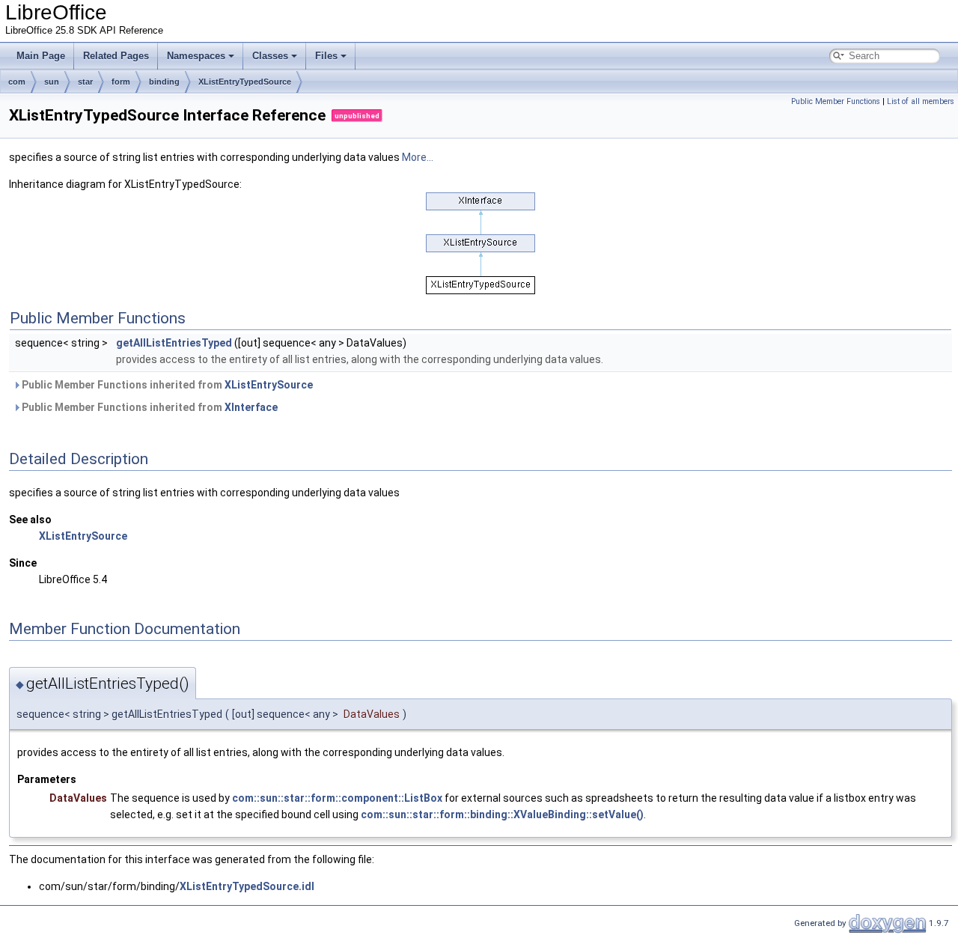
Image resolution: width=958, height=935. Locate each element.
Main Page (40, 55)
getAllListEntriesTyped (174, 343)
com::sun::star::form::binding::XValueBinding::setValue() (502, 814)
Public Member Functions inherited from (166, 385)
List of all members (920, 101)
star (85, 81)
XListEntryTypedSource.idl (247, 886)
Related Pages (116, 55)
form (121, 81)
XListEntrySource (269, 385)
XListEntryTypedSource (244, 81)
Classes (270, 55)
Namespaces (196, 55)
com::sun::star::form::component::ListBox (337, 798)
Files (326, 55)
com (16, 81)
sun (51, 81)
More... (417, 157)
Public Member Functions (835, 101)
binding (164, 81)
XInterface (251, 407)
